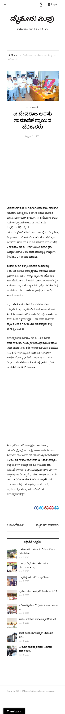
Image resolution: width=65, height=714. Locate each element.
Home (14, 55)
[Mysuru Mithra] (32, 20)
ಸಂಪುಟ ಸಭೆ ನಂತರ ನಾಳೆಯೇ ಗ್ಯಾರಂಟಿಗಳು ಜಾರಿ (38, 619)
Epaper (54, 4)
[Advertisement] (32, 172)
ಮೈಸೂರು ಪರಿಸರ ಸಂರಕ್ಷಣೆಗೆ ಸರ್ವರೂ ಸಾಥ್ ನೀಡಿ (38, 591)
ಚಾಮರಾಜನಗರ (32, 107)
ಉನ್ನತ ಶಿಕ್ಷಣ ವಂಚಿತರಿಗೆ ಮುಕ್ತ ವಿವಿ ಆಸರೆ (34, 577)
